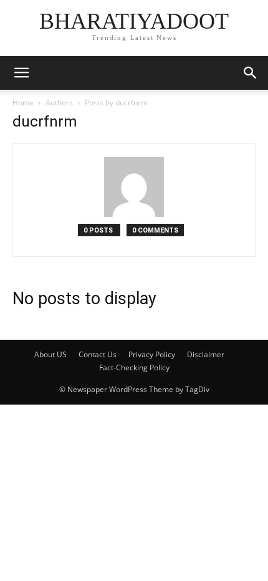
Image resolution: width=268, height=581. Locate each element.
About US (50, 354)
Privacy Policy (151, 354)
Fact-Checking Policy (134, 367)
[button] (21, 73)
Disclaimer (205, 354)
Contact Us (98, 354)
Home (23, 102)
